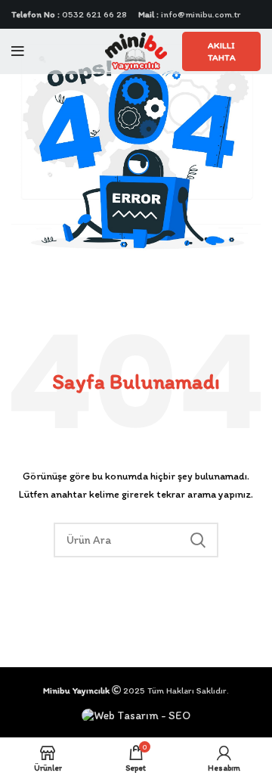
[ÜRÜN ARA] (198, 540)
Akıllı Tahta (222, 51)
